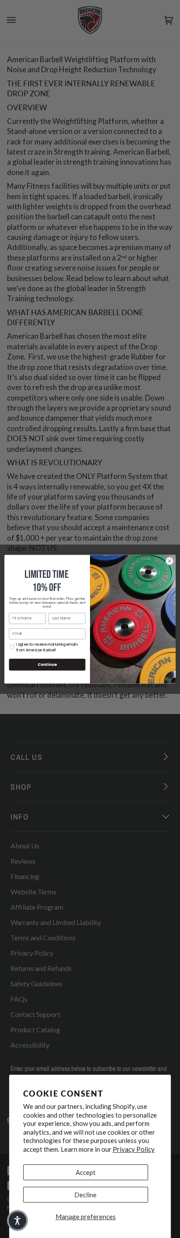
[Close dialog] (169, 560)
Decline (85, 1195)
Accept (86, 1172)
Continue (47, 664)
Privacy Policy (134, 1149)
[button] (17, 1220)
